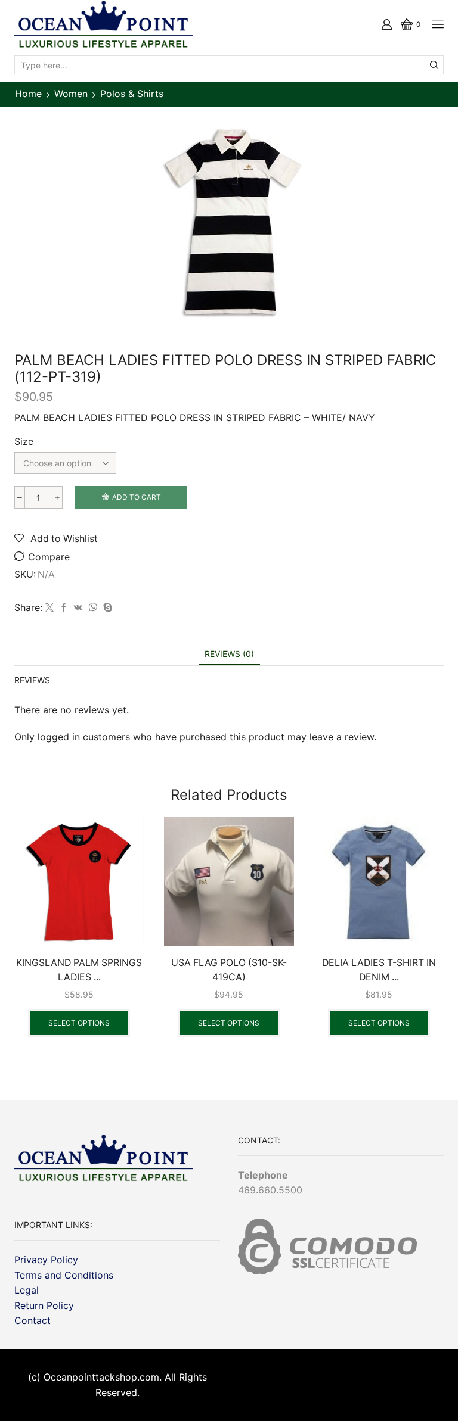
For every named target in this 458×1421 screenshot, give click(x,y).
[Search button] (434, 65)
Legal (26, 1290)
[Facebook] (64, 608)
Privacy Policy (46, 1260)
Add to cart (136, 497)
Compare (49, 557)
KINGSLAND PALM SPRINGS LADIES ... (79, 970)
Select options (79, 1022)
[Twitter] (49, 608)
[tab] (229, 653)
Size (23, 441)
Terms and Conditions (63, 1275)
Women (71, 93)
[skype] (106, 608)
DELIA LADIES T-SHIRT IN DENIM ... (379, 970)
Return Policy (44, 1305)
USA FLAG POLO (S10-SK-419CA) (229, 970)
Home (28, 93)
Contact (32, 1320)
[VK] (78, 608)
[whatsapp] (92, 608)
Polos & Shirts (131, 93)
